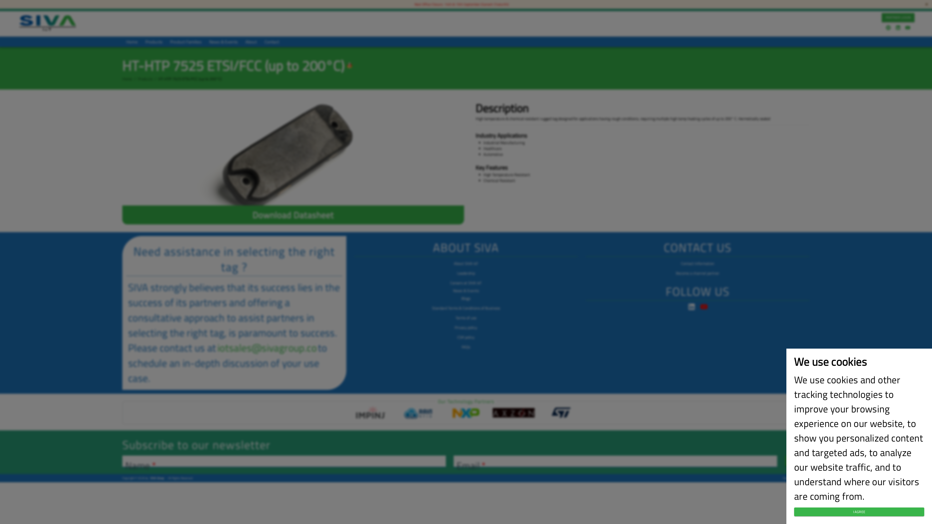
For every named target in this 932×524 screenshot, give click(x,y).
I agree (859, 511)
